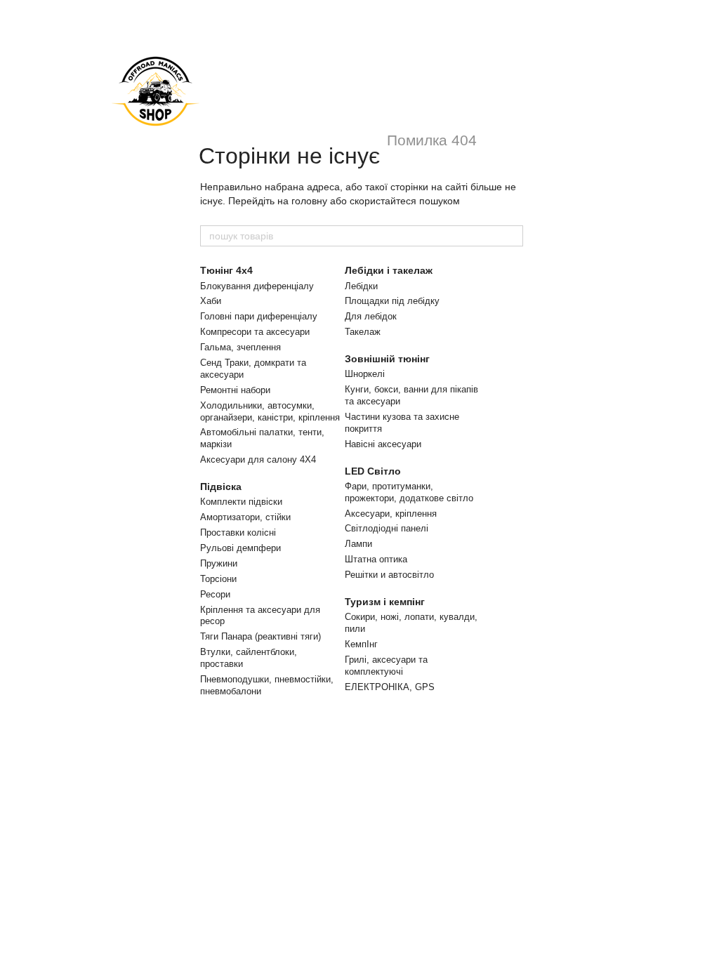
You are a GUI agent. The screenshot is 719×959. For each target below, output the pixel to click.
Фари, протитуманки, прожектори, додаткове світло (409, 492)
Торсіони (218, 579)
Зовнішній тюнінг (387, 358)
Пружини (218, 563)
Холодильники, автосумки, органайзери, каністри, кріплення (270, 411)
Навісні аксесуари (383, 444)
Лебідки (361, 286)
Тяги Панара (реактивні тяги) (260, 636)
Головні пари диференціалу (258, 316)
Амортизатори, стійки (245, 517)
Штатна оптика (376, 559)
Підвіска (221, 486)
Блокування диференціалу (257, 286)
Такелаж (363, 331)
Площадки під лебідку (392, 301)
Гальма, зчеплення (240, 347)
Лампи (358, 543)
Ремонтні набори (235, 390)
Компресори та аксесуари (255, 331)
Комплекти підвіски (241, 501)
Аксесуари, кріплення (391, 513)
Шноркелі (365, 374)
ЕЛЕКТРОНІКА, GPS (390, 687)
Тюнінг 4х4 (226, 270)
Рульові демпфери (240, 548)
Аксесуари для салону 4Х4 (258, 459)
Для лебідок (371, 316)
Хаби (210, 301)
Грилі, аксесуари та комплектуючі (386, 665)
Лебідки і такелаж (389, 270)
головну (309, 200)
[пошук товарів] (512, 235)
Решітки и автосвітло (389, 574)
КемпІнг (361, 644)
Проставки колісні (238, 532)
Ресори (215, 594)
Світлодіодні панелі (386, 528)
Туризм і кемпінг (385, 601)
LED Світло (373, 471)
